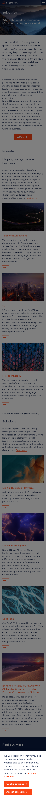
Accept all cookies (16, 791)
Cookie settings (15, 783)
